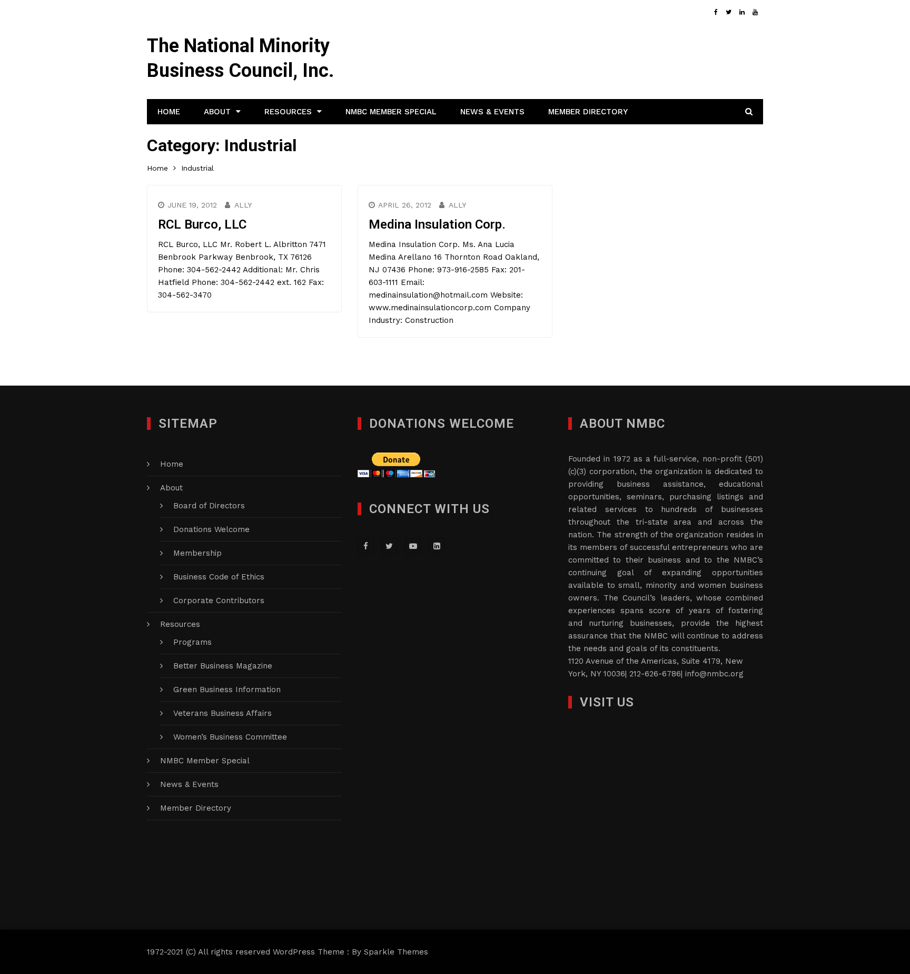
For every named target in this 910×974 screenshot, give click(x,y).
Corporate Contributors (218, 600)
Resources (288, 111)
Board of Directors (209, 505)
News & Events (492, 111)
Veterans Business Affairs (222, 713)
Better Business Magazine (222, 666)
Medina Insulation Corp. (437, 224)
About (217, 111)
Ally (243, 205)
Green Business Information (227, 689)
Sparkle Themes (396, 952)
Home (168, 111)
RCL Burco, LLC (202, 224)
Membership (197, 553)
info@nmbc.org (714, 673)
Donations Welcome (211, 529)
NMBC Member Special (391, 111)
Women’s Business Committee (230, 737)
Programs (192, 642)
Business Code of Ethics (218, 577)
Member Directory (588, 111)
